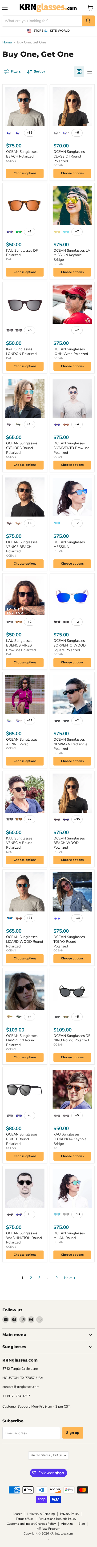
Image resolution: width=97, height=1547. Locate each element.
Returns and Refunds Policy (57, 1519)
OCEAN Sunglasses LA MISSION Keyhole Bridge (71, 255)
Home (7, 42)
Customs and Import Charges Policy (31, 1524)
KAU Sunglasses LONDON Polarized (21, 351)
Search (17, 1514)
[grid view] (79, 71)
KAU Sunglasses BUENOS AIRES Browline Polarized (21, 645)
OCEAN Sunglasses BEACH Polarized (21, 154)
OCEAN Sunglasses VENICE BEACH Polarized (21, 547)
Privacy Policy (69, 1514)
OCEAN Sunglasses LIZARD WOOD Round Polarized (24, 941)
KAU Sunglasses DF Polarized (22, 253)
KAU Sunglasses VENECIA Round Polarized (19, 843)
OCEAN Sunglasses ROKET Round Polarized (21, 1139)
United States (46, 1455)
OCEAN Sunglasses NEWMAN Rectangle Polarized (70, 744)
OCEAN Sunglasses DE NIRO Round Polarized (71, 1038)
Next (68, 1277)
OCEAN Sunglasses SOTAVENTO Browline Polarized (71, 448)
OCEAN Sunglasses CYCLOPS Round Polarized (21, 448)
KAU (9, 259)
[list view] (89, 71)
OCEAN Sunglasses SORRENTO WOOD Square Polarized (69, 645)
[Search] (88, 20)
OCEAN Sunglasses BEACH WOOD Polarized (69, 843)
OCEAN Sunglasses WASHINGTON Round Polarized (24, 1238)
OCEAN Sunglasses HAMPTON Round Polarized (21, 1040)
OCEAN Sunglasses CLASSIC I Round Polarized (69, 156)
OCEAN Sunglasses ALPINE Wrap (21, 742)
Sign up (72, 1432)
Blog (81, 1524)
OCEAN (11, 161)
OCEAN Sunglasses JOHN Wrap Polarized (70, 351)
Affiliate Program (48, 1529)
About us (67, 1524)
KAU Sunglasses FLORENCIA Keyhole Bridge (69, 1139)
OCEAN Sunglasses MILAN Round (69, 1235)
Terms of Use (24, 1519)
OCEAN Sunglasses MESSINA (69, 544)
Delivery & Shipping (41, 1514)
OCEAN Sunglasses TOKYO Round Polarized (69, 941)
